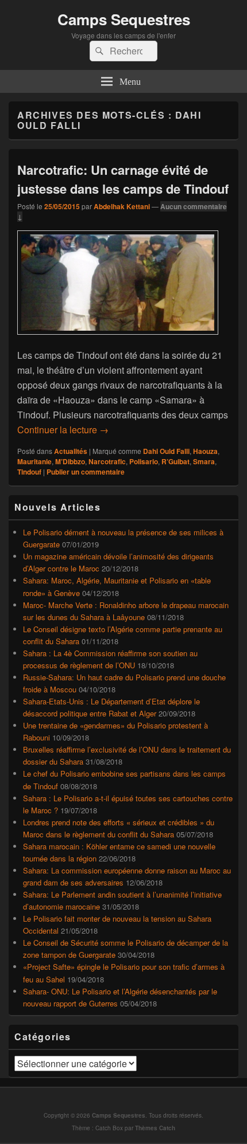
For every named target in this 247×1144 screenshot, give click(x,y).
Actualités (70, 451)
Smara (204, 461)
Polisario (143, 461)
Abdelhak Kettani (122, 206)
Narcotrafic (107, 461)
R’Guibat (175, 461)
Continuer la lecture (63, 429)
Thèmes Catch (155, 1128)
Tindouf (29, 472)
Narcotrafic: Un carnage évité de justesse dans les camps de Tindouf (123, 179)
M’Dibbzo (70, 461)
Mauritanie (34, 461)
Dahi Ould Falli (166, 451)
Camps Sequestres (123, 19)
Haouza (205, 451)
